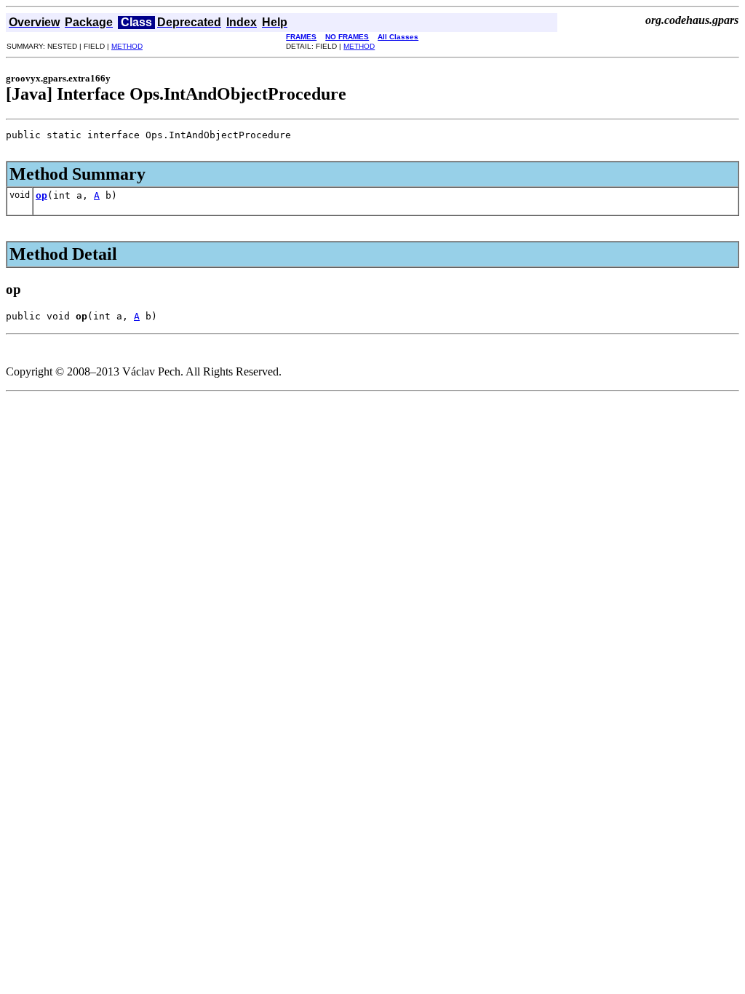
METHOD (127, 46)
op (41, 195)
